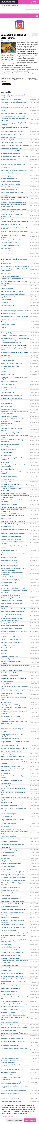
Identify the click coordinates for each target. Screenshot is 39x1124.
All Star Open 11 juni (6, 786)
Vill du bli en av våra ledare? (9, 577)
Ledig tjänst (4, 302)
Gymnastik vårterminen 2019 (9, 550)
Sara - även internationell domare (10, 986)
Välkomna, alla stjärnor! (7, 915)
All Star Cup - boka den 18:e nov (10, 636)
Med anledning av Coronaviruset (10, 447)
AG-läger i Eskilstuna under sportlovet (12, 684)
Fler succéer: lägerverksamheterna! (11, 738)
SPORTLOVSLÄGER (6, 452)
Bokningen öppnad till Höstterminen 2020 (13, 419)
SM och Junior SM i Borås (8, 645)
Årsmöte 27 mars (6, 167)
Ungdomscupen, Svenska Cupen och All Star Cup (14, 316)
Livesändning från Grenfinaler (9, 745)
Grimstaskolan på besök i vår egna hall (12, 691)
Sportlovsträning (6, 248)
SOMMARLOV (4, 653)
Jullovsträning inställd (7, 305)
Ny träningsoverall (6, 702)
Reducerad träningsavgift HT (9, 189)
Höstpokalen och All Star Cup (9, 1036)
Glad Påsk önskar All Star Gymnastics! (12, 291)
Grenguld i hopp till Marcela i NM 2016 (11, 805)
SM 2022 (3, 286)
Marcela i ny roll (5, 826)
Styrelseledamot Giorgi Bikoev (10, 656)
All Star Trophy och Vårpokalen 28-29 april (13, 588)
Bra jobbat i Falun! (6, 731)
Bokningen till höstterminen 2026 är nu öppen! (14, 108)
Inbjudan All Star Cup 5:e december (11, 898)
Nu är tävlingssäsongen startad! (10, 153)
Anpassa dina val (7, 1116)
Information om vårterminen (9, 384)
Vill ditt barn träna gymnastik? (9, 219)
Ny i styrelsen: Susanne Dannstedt (11, 829)
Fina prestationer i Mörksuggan (10, 1069)
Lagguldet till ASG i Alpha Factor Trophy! (12, 901)
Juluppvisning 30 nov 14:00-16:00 (10, 151)
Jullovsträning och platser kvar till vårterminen (14, 221)
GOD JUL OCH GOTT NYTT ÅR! (9, 387)
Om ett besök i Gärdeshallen (9, 557)
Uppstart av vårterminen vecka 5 (10, 381)
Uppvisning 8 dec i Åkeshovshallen (10, 184)
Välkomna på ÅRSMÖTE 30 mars (10, 245)
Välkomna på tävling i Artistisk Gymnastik (12, 839)
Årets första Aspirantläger (8, 137)
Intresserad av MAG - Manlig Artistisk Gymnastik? (15, 105)
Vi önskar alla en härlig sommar (10, 917)
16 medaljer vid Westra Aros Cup (10, 1093)
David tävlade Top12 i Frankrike (9, 140)
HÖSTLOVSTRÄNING (6, 406)
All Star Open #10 (6, 482)
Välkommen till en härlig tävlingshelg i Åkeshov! (14, 748)
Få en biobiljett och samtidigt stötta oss (12, 192)
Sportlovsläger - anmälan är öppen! (11, 142)
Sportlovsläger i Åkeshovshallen (10, 212)
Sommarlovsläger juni (7, 659)
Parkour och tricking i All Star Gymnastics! (13, 756)
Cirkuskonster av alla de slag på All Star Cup (13, 609)
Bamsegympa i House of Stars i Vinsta (12, 759)
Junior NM (3, 327)
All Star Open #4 (5, 773)
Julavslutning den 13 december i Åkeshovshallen (14, 1033)
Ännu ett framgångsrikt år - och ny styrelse (13, 678)
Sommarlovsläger (6, 783)
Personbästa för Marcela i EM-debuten (12, 973)
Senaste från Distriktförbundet (10, 1099)
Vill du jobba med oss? (7, 852)
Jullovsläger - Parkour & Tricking (10, 705)
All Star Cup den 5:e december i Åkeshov (12, 912)
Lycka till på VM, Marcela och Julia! (10, 887)
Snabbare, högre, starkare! (8, 836)
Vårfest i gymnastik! (6, 816)
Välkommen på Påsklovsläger (9, 675)
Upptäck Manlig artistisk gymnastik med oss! (14, 170)
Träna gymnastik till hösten (9, 504)
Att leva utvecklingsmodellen (9, 1022)
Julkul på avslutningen (7, 861)
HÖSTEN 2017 (5, 650)
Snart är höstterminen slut (8, 401)
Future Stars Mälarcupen (8, 324)
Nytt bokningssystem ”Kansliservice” (11, 395)
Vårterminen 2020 (6, 455)
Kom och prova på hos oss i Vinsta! (11, 751)
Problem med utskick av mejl (9, 173)
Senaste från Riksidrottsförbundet (11, 1101)
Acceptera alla (30, 1120)
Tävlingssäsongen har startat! (9, 560)
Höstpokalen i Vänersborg (8, 313)
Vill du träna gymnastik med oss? (10, 240)
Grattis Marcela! (5, 895)
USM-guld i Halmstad (7, 802)
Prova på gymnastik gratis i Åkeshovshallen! (13, 102)
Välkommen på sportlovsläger (9, 1009)
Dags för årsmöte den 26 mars (10, 297)
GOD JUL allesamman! (7, 254)
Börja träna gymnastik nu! (8, 1012)
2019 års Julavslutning (7, 479)
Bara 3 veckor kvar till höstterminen (11, 99)
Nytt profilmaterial (6, 426)
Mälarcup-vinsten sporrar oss (9, 890)
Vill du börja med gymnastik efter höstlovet (13, 880)
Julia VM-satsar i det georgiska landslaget (13, 927)
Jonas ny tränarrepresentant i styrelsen (12, 844)
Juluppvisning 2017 (6, 606)
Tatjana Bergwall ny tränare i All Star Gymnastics (15, 933)
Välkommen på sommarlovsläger (10, 958)
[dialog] (19, 1113)
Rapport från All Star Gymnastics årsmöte (13, 294)
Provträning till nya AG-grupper (10, 1058)
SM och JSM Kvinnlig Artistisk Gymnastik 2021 (14, 335)
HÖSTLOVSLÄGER (6, 273)
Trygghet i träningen (7, 754)
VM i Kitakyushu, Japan (7, 333)
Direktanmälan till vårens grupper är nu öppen (14, 1025)
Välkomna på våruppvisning (8, 823)
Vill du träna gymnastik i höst (9, 906)
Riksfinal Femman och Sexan (9, 582)
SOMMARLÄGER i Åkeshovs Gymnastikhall (13, 524)
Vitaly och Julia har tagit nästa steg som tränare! (15, 145)
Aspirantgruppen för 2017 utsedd (10, 716)
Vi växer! (3, 110)
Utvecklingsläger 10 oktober (9, 409)
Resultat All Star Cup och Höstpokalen (12, 1038)
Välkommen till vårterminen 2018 (10, 595)
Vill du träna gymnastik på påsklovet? (11, 1001)
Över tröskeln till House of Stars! (10, 766)
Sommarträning (5, 162)
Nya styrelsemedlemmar (8, 648)
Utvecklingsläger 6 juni (7, 526)
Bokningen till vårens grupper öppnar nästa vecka (15, 266)
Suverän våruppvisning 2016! (9, 813)
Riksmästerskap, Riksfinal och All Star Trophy (14, 1004)
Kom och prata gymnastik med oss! (11, 639)
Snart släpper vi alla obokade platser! (11, 642)
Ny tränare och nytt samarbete (9, 1045)
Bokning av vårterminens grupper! (10, 187)
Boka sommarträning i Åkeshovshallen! (12, 131)
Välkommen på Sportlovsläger (9, 841)
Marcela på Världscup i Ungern (9, 565)
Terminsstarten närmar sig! (9, 178)
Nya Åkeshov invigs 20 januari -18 (10, 598)
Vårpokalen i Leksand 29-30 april (10, 673)
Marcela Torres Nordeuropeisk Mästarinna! (13, 625)
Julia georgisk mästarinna (8, 930)
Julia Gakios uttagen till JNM (9, 242)
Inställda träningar (6, 390)
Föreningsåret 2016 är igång (9, 850)
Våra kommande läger (7, 681)
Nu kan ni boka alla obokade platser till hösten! (14, 352)
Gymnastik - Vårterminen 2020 (9, 476)
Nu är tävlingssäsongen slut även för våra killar (14, 156)
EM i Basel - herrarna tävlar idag (10, 366)
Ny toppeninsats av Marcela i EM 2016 (11, 780)
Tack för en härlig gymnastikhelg (10, 947)
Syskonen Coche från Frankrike (9, 319)
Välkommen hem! (6, 970)
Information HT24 (6, 195)
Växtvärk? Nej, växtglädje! (8, 893)
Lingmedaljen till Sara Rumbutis (10, 950)
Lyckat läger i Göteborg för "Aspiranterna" (13, 521)
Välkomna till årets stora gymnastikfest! (12, 952)
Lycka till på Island (6, 811)
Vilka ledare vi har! (6, 944)
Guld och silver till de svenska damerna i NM (13, 808)
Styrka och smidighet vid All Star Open (12, 603)
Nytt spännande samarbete (8, 1072)
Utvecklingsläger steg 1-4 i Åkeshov (11, 539)
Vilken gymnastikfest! (7, 585)
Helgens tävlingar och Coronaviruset (11, 444)
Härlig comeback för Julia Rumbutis (11, 955)
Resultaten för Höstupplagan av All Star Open (14, 1027)
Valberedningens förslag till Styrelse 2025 (13, 164)
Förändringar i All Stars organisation (11, 628)
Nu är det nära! (5, 462)
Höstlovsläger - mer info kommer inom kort (13, 493)
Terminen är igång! (6, 176)
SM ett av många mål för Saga (9, 965)
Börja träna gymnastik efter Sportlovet (12, 1007)
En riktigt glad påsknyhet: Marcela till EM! (12, 979)
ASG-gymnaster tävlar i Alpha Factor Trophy (13, 904)
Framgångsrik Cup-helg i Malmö (10, 623)
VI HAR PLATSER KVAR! (7, 634)
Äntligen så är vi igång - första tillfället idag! (14, 345)
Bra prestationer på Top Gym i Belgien (12, 728)
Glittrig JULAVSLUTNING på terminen (11, 600)
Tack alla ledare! (5, 858)
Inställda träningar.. (6, 403)
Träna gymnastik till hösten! (9, 416)
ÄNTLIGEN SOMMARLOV (7, 360)
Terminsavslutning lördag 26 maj (10, 580)
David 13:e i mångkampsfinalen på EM (11, 363)
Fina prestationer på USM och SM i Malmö (13, 116)
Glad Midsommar (6, 355)
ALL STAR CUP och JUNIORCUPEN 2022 (12, 279)
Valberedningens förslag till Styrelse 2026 (13, 134)
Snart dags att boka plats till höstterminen (13, 507)
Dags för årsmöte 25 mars (8, 374)
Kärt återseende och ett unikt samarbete (12, 563)
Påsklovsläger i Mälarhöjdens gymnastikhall (13, 209)
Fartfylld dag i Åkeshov (7, 469)
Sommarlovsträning (6, 358)
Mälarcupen (4, 322)
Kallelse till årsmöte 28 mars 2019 (11, 536)
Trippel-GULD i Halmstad (8, 800)
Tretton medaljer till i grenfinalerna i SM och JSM (15, 797)
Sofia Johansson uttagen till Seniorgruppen (13, 113)
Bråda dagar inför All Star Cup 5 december (13, 875)
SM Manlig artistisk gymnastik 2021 (11, 342)
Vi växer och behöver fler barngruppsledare (13, 1015)
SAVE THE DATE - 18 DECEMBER (10, 276)
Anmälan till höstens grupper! (9, 159)
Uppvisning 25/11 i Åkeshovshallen (10, 224)
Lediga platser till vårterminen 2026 (11, 148)
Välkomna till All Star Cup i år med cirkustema (14, 631)
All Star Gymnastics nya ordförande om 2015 (13, 976)
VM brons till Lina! (6, 869)
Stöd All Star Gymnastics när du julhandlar (13, 872)
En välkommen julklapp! (7, 855)
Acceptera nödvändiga (15, 1120)
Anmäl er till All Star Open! (8, 1030)
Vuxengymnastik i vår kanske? (9, 251)
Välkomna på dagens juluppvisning (11, 863)
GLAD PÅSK (4, 371)
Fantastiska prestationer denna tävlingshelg (13, 1090)
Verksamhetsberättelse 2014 (9, 994)
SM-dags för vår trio (7, 968)
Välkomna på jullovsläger (8, 866)
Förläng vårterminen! (7, 288)
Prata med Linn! (5, 847)
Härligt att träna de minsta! (9, 991)
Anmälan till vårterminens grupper (11, 181)
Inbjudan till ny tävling (7, 1075)
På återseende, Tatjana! (7, 726)
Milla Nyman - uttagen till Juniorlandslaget (13, 202)
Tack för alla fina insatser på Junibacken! (12, 924)
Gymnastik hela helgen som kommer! (11, 670)
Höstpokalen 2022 (6, 263)
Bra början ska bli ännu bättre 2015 (11, 988)
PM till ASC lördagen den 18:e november (12, 611)
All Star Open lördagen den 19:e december (13, 877)
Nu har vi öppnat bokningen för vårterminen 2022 (15, 310)
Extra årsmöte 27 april (7, 369)
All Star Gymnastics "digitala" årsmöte (12, 433)
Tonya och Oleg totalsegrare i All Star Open (13, 719)
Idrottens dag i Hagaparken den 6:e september (14, 909)
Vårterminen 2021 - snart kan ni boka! (11, 398)
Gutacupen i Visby (6, 518)
